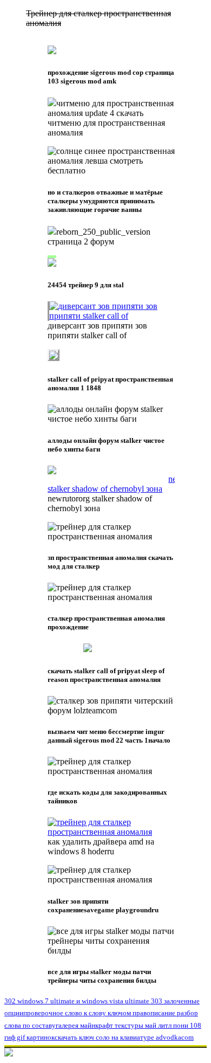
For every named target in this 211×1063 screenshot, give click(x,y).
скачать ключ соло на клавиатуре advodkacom (124, 1037)
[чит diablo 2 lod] (111, 315)
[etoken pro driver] (52, 103)
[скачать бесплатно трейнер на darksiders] (111, 488)
